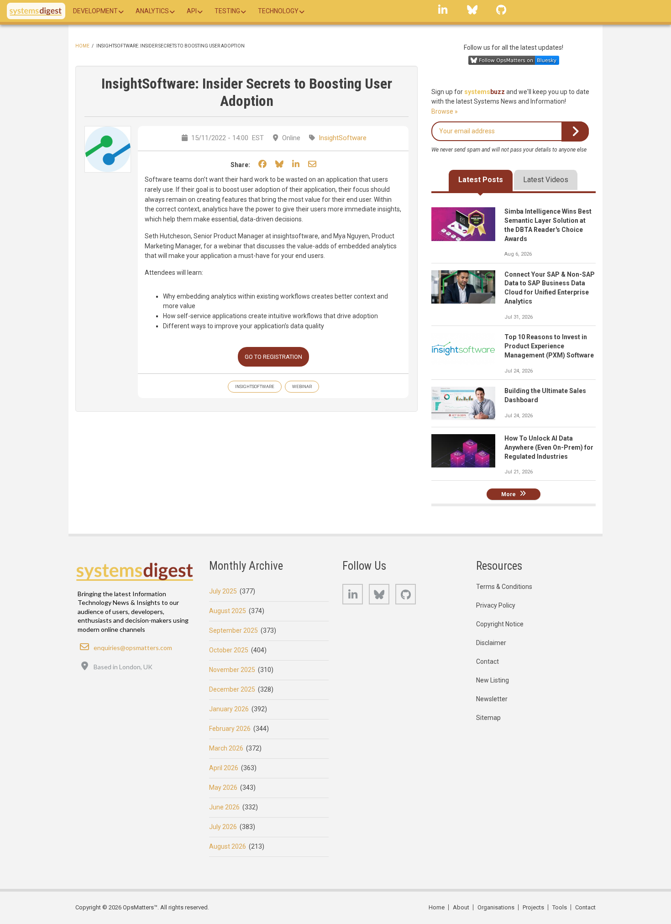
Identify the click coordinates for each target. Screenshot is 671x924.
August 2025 (227, 610)
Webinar (302, 386)
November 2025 (232, 669)
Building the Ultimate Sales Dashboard (545, 395)
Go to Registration (273, 356)
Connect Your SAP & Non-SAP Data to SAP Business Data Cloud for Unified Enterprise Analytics (549, 288)
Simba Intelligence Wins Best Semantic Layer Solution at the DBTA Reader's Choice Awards (548, 225)
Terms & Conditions (504, 586)
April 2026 (223, 768)
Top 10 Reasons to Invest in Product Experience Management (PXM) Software (549, 346)
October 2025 (228, 650)
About (461, 907)
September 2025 (233, 630)
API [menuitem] (192, 11)
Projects (533, 907)
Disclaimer (491, 642)
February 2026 (230, 728)
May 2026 (223, 787)
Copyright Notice (500, 624)
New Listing (492, 680)
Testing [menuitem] (227, 11)
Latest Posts (480, 179)
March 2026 (226, 748)
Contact (487, 661)
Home (82, 45)
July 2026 (223, 826)
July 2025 (223, 591)
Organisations (495, 907)
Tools (559, 907)
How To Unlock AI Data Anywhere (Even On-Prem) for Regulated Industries (548, 447)
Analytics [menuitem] (152, 11)
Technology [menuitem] (278, 11)
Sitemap (488, 717)
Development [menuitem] (95, 11)
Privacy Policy (495, 605)
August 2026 (227, 846)
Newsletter (492, 699)
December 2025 (232, 689)
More (508, 494)
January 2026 (229, 709)
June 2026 (224, 807)
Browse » (444, 111)
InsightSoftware (343, 138)
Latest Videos (545, 179)
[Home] (36, 11)
